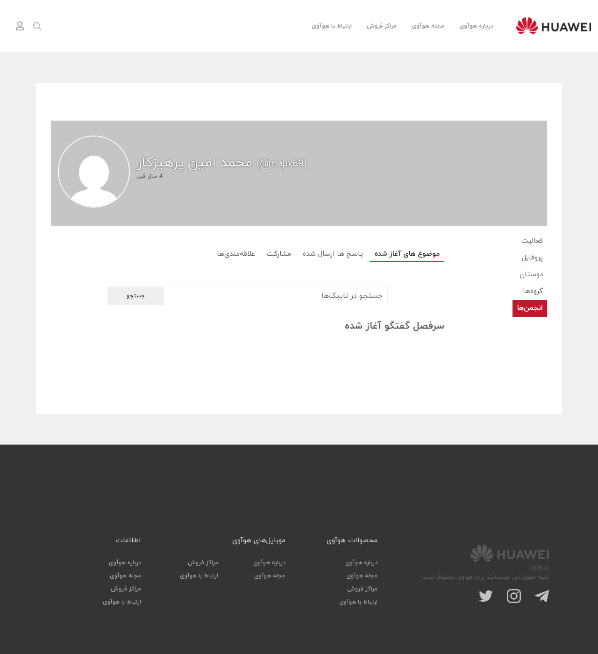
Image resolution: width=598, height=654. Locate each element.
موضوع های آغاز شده (407, 254)
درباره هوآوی (476, 26)
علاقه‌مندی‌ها (236, 254)
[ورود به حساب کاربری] (19, 26)
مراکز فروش (382, 26)
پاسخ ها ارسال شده (333, 254)
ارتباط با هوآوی (332, 26)
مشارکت (279, 254)
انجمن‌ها (530, 308)
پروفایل (532, 258)
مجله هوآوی (428, 26)
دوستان (531, 275)
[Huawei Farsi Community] (553, 25)
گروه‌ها (533, 291)
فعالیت (532, 241)
